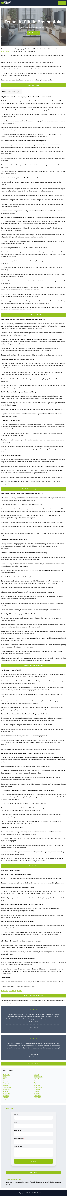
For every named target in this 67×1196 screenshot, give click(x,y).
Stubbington (38, 1087)
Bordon (5, 1085)
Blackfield (37, 1093)
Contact (61, 3)
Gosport (36, 1091)
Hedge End (6, 1100)
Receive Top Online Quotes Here (33, 665)
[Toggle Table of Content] (18, 91)
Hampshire (4, 990)
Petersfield (6, 1093)
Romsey (36, 1074)
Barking (19, 990)
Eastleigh (6, 1095)
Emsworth (37, 1085)
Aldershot (6, 1083)
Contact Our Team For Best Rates (33, 315)
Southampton (38, 1076)
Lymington (37, 1095)
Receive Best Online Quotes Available (33, 489)
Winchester (6, 1089)
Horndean (6, 1097)
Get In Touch (33, 1172)
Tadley (11, 990)
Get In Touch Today (33, 85)
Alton (14, 990)
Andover (5, 1091)
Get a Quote (32, 32)
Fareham (37, 1081)
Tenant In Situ (5, 51)
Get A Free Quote (33, 1063)
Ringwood (37, 1097)
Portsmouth (37, 1089)
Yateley (5, 1081)
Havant (36, 1079)
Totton (36, 1083)
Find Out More (33, 866)
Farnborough (7, 1087)
